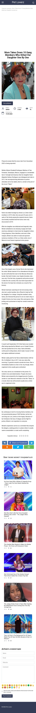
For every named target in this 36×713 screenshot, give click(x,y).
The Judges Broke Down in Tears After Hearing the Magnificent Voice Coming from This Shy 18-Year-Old (17, 605)
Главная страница (6, 8)
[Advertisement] (18, 31)
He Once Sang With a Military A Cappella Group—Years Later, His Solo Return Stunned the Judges (17, 483)
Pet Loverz (18, 2)
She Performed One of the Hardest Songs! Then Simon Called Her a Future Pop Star (16, 575)
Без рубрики (7, 103)
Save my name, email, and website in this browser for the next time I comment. (18, 691)
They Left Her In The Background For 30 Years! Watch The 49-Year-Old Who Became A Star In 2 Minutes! (18, 637)
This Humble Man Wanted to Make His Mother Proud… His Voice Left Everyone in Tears (17, 545)
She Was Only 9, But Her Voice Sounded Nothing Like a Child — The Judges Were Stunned (16, 514)
